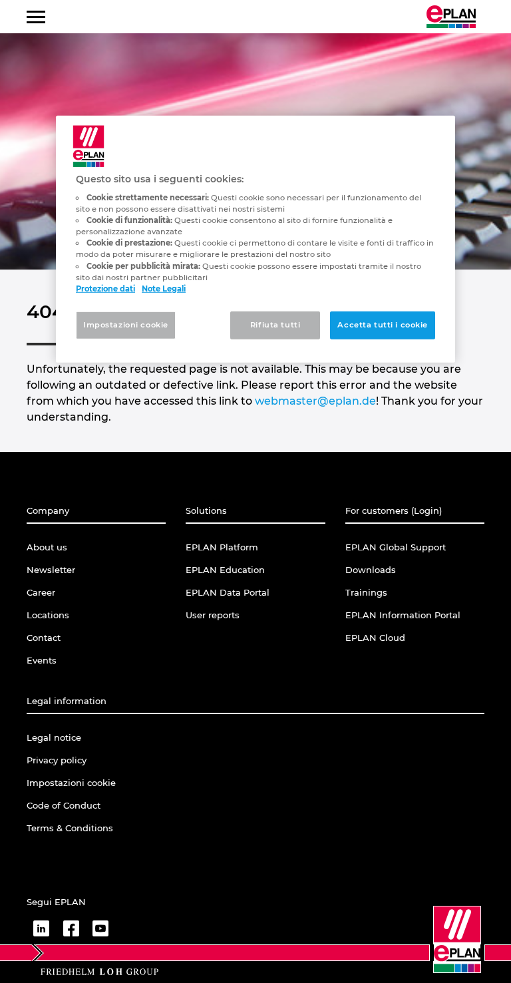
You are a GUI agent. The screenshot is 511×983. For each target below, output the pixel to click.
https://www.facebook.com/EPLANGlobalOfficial (71, 928)
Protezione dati (105, 288)
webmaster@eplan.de (315, 401)
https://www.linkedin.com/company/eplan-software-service (41, 928)
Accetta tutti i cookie (382, 324)
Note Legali (164, 288)
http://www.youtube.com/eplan (100, 928)
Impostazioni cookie (125, 324)
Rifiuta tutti (275, 324)
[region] (255, 238)
